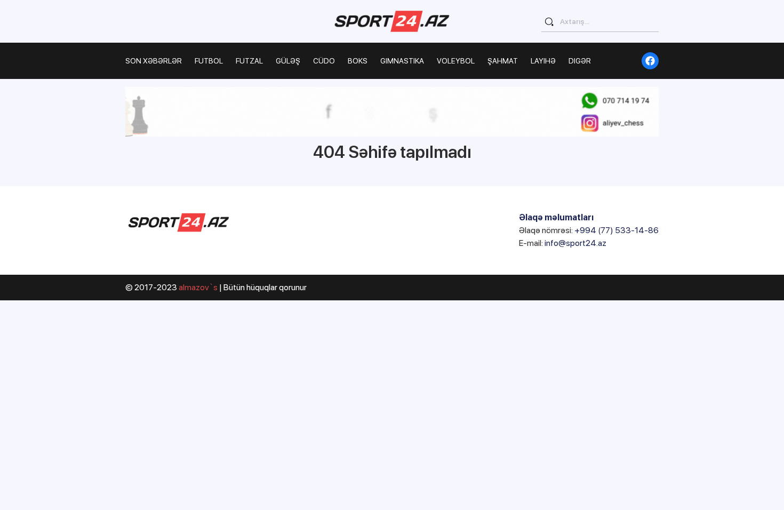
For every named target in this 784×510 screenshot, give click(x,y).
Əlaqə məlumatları (556, 217)
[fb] (650, 60)
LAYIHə (543, 61)
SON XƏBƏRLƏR (153, 61)
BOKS (357, 61)
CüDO (324, 61)
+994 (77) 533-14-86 (616, 230)
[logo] (392, 21)
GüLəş (288, 61)
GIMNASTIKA (402, 61)
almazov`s (198, 287)
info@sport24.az (575, 243)
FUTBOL (209, 61)
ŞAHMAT (502, 61)
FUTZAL (249, 61)
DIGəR (580, 61)
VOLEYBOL (456, 61)
